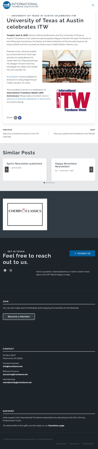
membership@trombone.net (17, 382)
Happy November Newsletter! (66, 165)
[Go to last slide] (7, 169)
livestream (13, 77)
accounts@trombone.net (15, 374)
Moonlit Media (88, 444)
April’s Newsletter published (24, 163)
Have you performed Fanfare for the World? (74, 132)
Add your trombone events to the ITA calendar (21, 133)
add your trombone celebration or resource (27, 99)
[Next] (91, 169)
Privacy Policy (61, 444)
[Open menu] (93, 5)
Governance (74, 444)
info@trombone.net (12, 366)
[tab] (44, 182)
